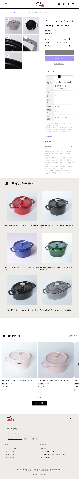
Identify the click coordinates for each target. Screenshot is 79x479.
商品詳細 (48, 146)
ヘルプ (7, 445)
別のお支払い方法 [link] (59, 64)
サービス (43, 445)
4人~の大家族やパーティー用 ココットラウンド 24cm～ (56, 268)
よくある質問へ (50, 136)
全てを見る (73, 336)
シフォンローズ (61, 42)
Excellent (64, 46)
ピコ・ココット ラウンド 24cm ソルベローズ (17, 381)
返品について (10, 451)
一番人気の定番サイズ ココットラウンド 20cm (56, 225)
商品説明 (48, 141)
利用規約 (43, 449)
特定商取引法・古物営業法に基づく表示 (53, 454)
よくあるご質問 (11, 449)
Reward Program (46, 457)
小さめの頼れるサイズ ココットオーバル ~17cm (21, 310)
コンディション (50, 71)
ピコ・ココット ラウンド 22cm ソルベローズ (53, 381)
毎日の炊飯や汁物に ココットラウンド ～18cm (21, 225)
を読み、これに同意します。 (24, 439)
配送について (10, 454)
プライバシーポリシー (15, 439)
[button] (6, 4)
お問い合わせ (10, 457)
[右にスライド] (44, 397)
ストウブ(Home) (10, 12)
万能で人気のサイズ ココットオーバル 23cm (55, 310)
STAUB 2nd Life (42, 474)
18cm (65, 39)
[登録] (40, 434)
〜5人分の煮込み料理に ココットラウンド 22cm (22, 268)
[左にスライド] (35, 397)
